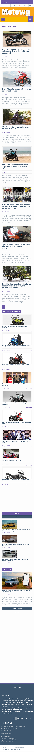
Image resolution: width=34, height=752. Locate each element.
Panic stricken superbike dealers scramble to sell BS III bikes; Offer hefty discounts (16, 206)
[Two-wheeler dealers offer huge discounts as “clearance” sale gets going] (17, 234)
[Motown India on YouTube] (19, 5)
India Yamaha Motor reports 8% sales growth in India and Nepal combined (16, 51)
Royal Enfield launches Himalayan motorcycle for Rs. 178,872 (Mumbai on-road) (16, 286)
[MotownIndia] (17, 12)
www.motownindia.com (14, 709)
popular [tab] (17, 517)
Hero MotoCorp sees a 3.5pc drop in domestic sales (16, 90)
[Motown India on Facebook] (9, 5)
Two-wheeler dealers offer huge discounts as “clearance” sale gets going (16, 246)
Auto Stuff (7, 569)
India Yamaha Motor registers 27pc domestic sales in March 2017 (15, 167)
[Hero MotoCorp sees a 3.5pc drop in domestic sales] (17, 79)
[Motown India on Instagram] (24, 5)
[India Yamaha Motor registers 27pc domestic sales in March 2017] (17, 154)
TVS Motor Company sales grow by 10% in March (15, 128)
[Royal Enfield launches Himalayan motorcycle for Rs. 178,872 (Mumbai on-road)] (17, 274)
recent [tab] (17, 513)
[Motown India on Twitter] (14, 5)
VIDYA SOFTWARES (15, 750)
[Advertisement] (17, 499)
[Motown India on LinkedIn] (30, 5)
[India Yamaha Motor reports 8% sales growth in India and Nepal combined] (17, 39)
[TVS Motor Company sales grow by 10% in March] (17, 116)
